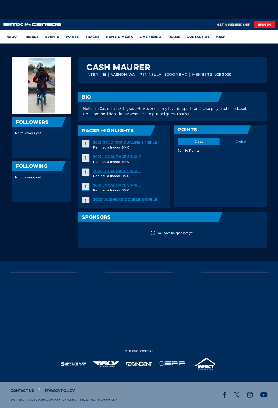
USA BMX (41, 399)
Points (72, 37)
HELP (220, 37)
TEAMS (174, 37)
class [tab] (198, 141)
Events (52, 37)
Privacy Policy (60, 390)
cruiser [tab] (241, 141)
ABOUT (13, 37)
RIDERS (32, 37)
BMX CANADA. (57, 399)
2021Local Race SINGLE (117, 157)
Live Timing (150, 37)
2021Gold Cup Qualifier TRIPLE (125, 142)
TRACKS (92, 37)
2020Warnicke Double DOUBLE (125, 200)
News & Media (119, 37)
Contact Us (198, 37)
